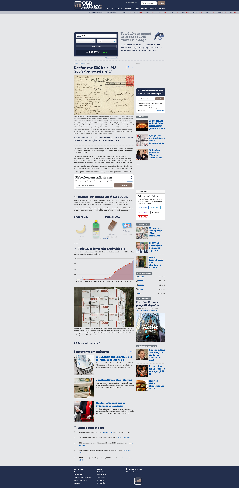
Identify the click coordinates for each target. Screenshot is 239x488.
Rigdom (136, 8)
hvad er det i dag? (124, 437)
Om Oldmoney (79, 469)
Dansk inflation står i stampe (114, 379)
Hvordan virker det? (112, 58)
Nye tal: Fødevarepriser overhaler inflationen (110, 404)
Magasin (162, 8)
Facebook (144, 207)
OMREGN (97, 47)
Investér (144, 8)
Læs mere (129, 181)
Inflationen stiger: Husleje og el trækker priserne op (114, 358)
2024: (129, 12)
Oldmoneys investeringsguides (146, 310)
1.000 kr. (141, 277)
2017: (212, 12)
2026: (105, 12)
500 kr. (140, 289)
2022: (152, 12)
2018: (200, 12)
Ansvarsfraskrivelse (80, 480)
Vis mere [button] (104, 238)
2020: (176, 12)
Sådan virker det (79, 472)
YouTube (144, 217)
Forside (110, 8)
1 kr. (139, 293)
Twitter (156, 212)
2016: (223, 12)
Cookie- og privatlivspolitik (82, 477)
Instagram (144, 212)
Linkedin (156, 207)
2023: (140, 12)
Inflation (128, 8)
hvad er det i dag (108, 432)
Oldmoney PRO (132, 2)
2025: (117, 12)
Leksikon (153, 8)
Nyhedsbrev (78, 474)
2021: (164, 12)
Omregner (119, 8)
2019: (188, 12)
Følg (131, 67)
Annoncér (77, 483)
